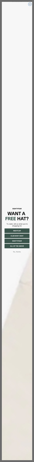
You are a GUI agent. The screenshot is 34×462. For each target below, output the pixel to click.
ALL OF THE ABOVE (17, 246)
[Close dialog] (29, 4)
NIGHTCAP (17, 231)
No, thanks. (17, 252)
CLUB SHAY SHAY (17, 236)
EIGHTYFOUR (17, 241)
